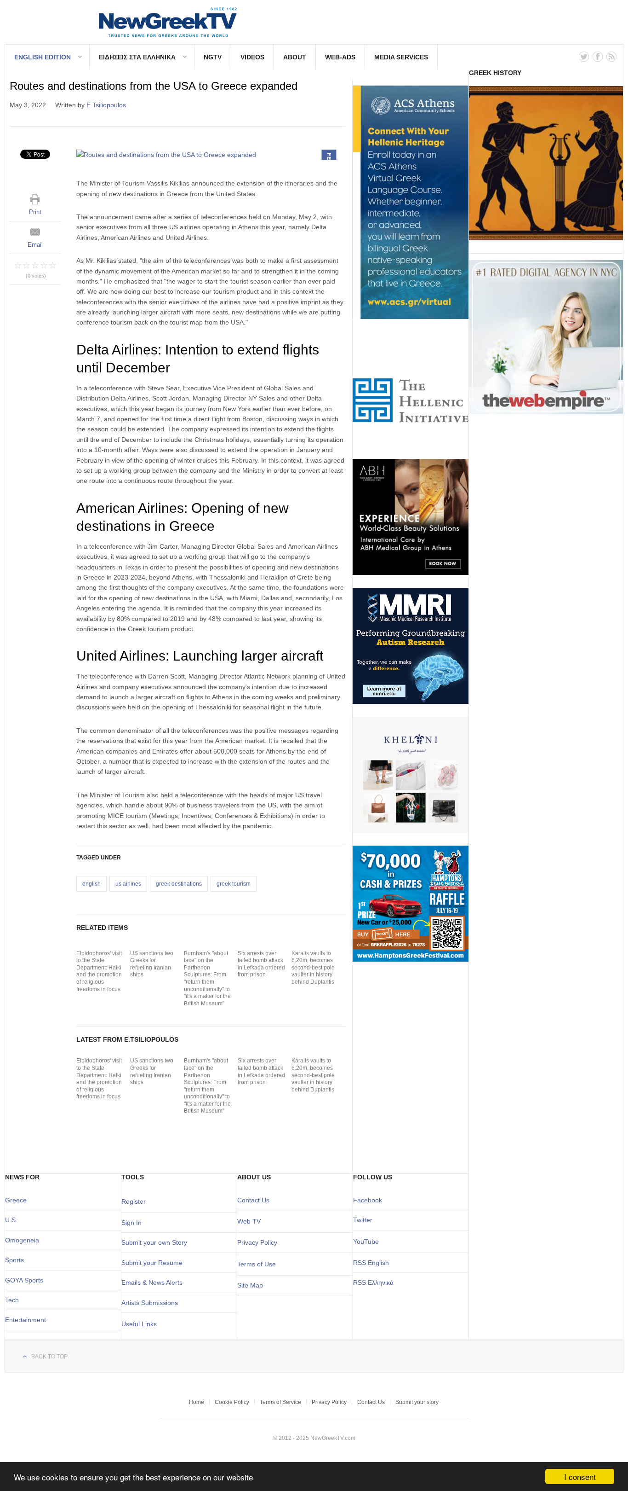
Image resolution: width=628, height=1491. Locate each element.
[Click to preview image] (210, 155)
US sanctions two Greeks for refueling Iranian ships (151, 964)
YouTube (366, 1241)
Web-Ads (340, 57)
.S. (13, 1220)
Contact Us (253, 1200)
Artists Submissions (149, 1302)
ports (16, 1260)
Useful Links (139, 1324)
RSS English (371, 1262)
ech (13, 1300)
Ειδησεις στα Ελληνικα (137, 57)
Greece (16, 1200)
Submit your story (417, 1402)
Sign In (131, 1222)
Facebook (367, 1200)
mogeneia (24, 1240)
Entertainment (25, 1319)
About (294, 57)
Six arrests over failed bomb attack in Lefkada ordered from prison (261, 964)
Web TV (249, 1221)
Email (35, 244)
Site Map (250, 1285)
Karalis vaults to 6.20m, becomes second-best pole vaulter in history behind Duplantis (313, 967)
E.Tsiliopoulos (106, 105)
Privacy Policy (257, 1242)
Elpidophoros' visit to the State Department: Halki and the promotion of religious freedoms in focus (99, 971)
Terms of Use (256, 1264)
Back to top (49, 1356)
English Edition (42, 57)
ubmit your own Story (156, 1242)
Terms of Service (280, 1402)
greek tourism (234, 884)
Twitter (362, 1220)
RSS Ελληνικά (373, 1282)
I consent (580, 1476)
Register (133, 1201)
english (91, 884)
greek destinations (179, 884)
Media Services (401, 57)
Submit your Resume (152, 1262)
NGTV (213, 57)
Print (35, 212)
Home (196, 1402)
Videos (252, 57)
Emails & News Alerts (152, 1282)
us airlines (128, 884)
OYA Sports (26, 1280)
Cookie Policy (232, 1402)
